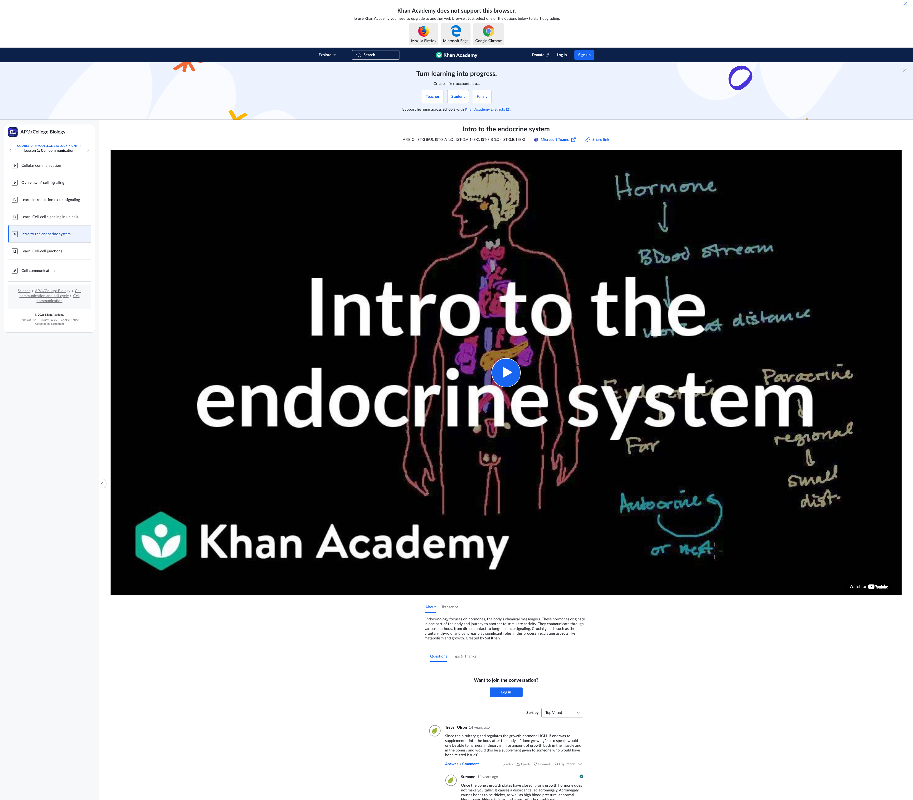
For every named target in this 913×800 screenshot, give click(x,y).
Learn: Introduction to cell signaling (50, 200)
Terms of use (28, 320)
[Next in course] (88, 150)
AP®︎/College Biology (52, 291)
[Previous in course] (10, 150)
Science (24, 291)
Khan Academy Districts (485, 109)
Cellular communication (41, 165)
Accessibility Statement (49, 323)
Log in (562, 55)
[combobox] (562, 712)
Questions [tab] (438, 656)
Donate (538, 55)
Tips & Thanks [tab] (464, 656)
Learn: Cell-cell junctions (41, 251)
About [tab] (430, 607)
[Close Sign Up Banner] (904, 71)
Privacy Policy (48, 320)
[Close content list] (103, 483)
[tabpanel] (506, 627)
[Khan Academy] (456, 55)
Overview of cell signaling (42, 183)
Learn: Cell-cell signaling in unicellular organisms (52, 217)
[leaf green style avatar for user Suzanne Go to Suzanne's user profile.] (450, 780)
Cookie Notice (70, 320)
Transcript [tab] (450, 607)
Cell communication (38, 271)
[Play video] (506, 372)
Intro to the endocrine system (46, 234)
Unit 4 (76, 145)
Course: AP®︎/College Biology (42, 145)
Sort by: (532, 713)
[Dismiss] (905, 4)
